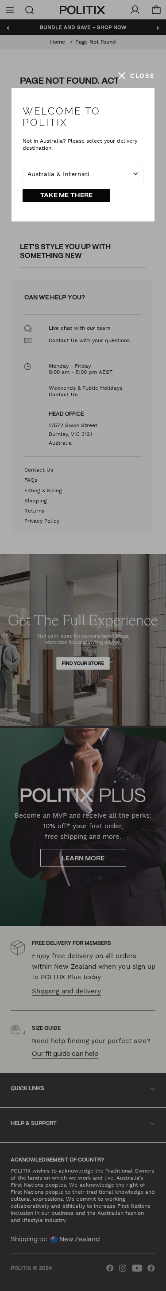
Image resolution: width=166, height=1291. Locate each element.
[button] (136, 75)
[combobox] (83, 173)
